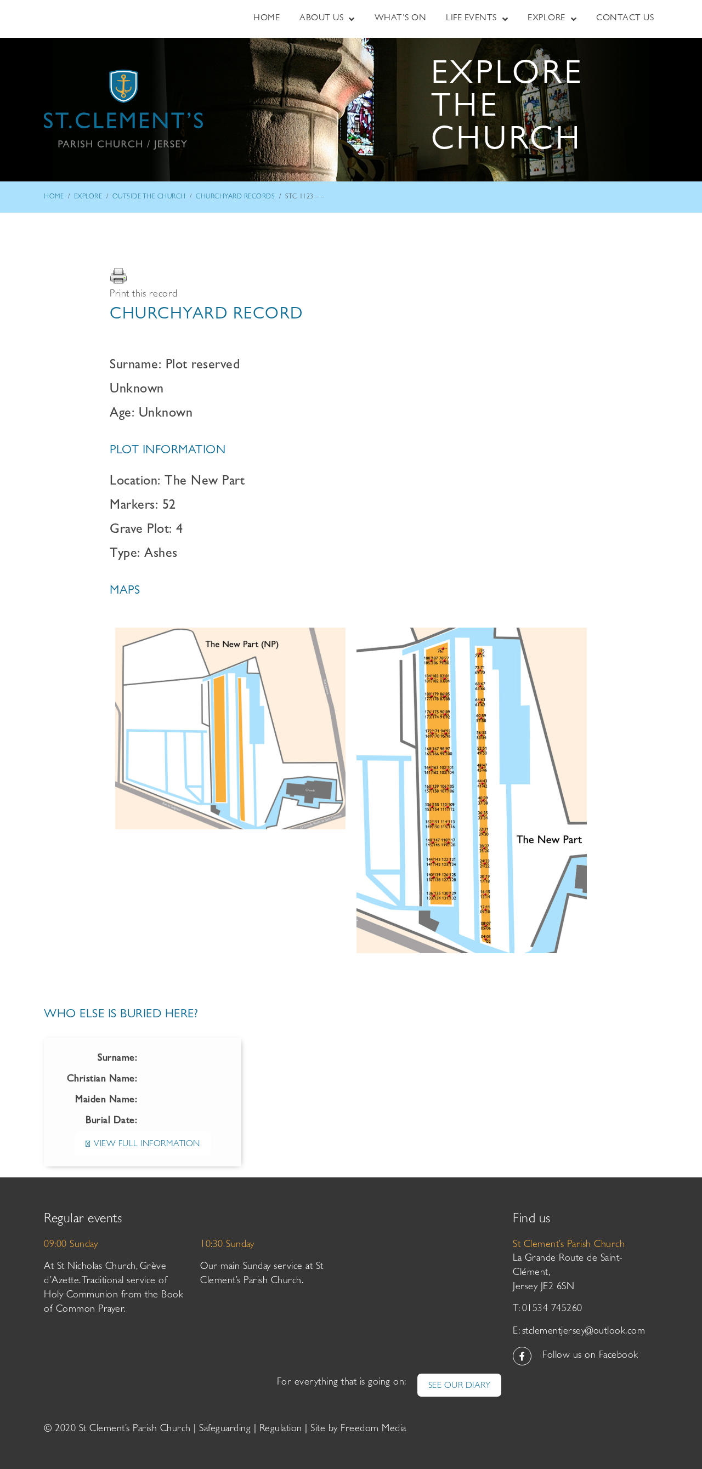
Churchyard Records (235, 197)
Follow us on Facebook (590, 1356)
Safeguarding (225, 1429)
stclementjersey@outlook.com (584, 1332)
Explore (88, 197)
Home (54, 197)
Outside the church (149, 197)
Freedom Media (373, 1429)
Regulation (280, 1429)
